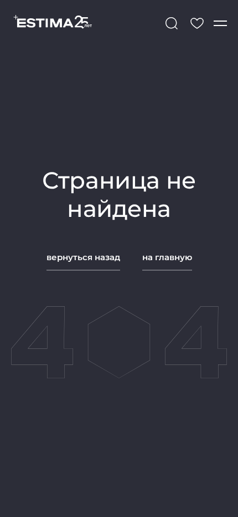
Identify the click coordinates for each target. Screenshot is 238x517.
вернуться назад (83, 257)
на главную (167, 257)
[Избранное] (197, 23)
